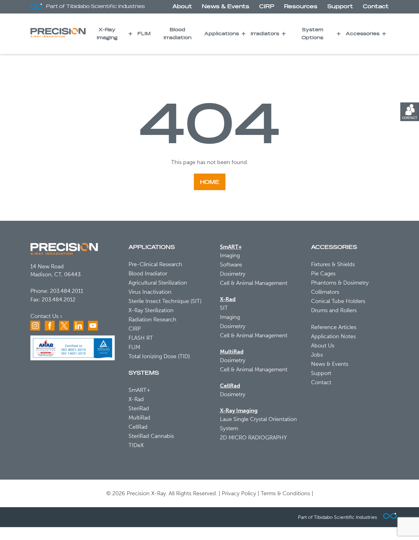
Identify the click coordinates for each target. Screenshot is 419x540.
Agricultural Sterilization (158, 282)
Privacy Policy (239, 493)
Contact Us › (46, 316)
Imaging (230, 255)
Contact (376, 6)
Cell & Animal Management (253, 283)
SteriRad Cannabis (151, 436)
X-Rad (136, 399)
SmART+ (139, 390)
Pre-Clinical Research (155, 264)
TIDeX (136, 445)
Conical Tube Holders (338, 301)
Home (209, 182)
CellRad (138, 426)
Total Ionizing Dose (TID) (159, 356)
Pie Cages (323, 273)
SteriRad (139, 408)
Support (340, 6)
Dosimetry (232, 273)
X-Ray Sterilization (151, 310)
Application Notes (333, 336)
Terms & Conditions (285, 493)
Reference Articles (333, 327)
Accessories (362, 34)
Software (231, 264)
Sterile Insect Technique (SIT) (165, 301)
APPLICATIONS (152, 247)
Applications (221, 34)
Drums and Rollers (334, 310)
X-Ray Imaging (107, 34)
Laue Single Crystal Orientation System (258, 424)
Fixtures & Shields (333, 264)
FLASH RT (141, 338)
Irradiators (265, 34)
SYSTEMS (144, 373)
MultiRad (139, 417)
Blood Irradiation (177, 34)
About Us (322, 345)
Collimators (325, 292)
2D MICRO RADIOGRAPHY (253, 437)
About (182, 6)
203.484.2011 (66, 291)
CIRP (266, 6)
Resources (300, 6)
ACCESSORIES (334, 247)
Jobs (317, 354)
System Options (312, 34)
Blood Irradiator (148, 273)
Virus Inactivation (150, 292)
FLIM (144, 34)
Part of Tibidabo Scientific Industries (95, 6)
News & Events (225, 6)
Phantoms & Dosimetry (340, 282)
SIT (224, 307)
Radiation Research (152, 319)
